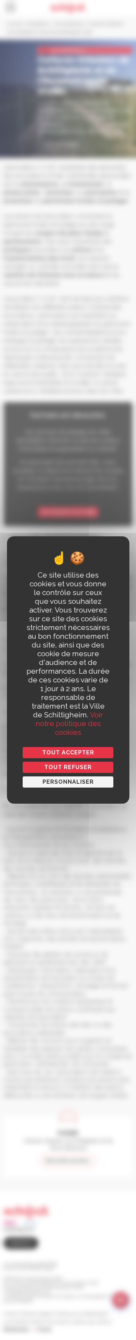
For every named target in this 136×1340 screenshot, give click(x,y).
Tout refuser (68, 767)
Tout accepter (68, 752)
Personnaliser (68, 781)
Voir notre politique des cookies (69, 723)
